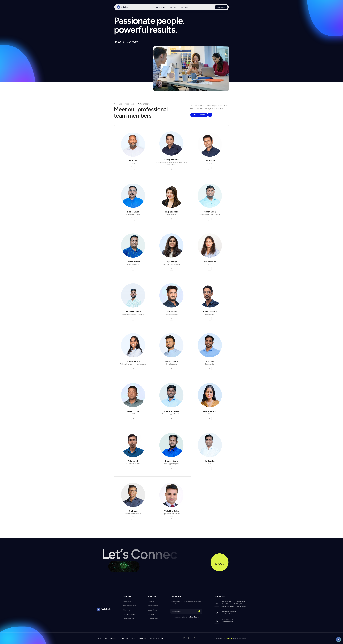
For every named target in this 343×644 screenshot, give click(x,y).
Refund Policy (154, 638)
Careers (151, 614)
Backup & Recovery (129, 618)
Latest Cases (152, 610)
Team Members (153, 606)
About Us (173, 7)
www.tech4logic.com (229, 614)
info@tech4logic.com (229, 611)
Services (113, 638)
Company (151, 602)
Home (117, 42)
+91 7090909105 (227, 622)
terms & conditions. (192, 617)
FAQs (163, 638)
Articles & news (153, 618)
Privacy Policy (123, 638)
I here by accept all (186, 617)
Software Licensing (129, 614)
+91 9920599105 (227, 619)
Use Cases (184, 7)
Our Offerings (160, 7)
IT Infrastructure (128, 602)
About (106, 638)
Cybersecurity (127, 610)
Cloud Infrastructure (129, 606)
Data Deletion (142, 638)
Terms (133, 638)
